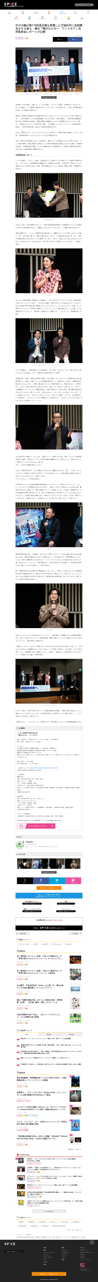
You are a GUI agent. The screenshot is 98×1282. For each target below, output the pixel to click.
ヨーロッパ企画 (24, 944)
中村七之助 (65, 1222)
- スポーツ (45, 1262)
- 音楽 (44, 1247)
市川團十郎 (31, 1222)
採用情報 (82, 1254)
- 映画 (44, 1264)
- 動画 (62, 1247)
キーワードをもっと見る (73, 1230)
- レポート (63, 1254)
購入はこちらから (40, 826)
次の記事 (75, 933)
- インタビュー (65, 1252)
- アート (45, 1259)
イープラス (19, 1234)
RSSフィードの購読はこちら (49, 888)
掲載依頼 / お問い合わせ (86, 1252)
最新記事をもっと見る (73, 1149)
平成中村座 (22, 1226)
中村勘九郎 (76, 1222)
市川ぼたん (53, 1222)
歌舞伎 (21, 1222)
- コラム (63, 1257)
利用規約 (82, 1257)
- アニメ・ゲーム (47, 1257)
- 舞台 (44, 1250)
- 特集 (62, 1259)
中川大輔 (68, 944)
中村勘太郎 (34, 1226)
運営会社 (82, 1247)
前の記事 (22, 933)
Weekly (49, 1034)
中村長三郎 (45, 1226)
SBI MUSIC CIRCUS (59, 1226)
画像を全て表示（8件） (49, 97)
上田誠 (35, 944)
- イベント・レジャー (48, 1252)
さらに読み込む (49, 1211)
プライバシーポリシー (86, 1259)
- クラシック (46, 1254)
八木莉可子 (45, 944)
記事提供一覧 (83, 1250)
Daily (26, 1034)
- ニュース (63, 1250)
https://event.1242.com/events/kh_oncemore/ (44, 768)
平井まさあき (57, 944)
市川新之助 (42, 1222)
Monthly (71, 1034)
